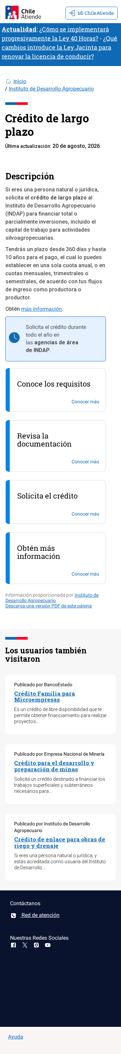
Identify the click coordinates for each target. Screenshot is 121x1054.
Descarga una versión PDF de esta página (48, 605)
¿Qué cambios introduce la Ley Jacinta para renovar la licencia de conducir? (59, 47)
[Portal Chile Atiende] (23, 11)
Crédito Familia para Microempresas (44, 697)
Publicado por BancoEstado (43, 684)
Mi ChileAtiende (96, 13)
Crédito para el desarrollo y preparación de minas (54, 766)
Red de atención (39, 915)
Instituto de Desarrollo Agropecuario (51, 88)
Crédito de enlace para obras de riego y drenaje (59, 842)
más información (41, 309)
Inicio (19, 81)
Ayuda (15, 1037)
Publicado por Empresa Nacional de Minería (59, 754)
